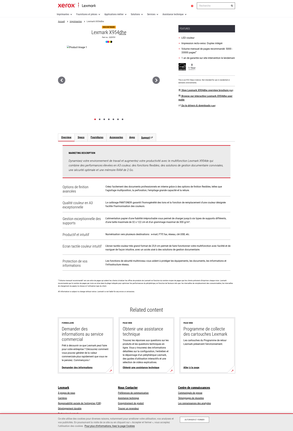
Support (145, 137)
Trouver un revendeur (128, 408)
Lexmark (63, 387)
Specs (81, 137)
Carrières (62, 398)
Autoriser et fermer (194, 420)
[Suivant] (156, 80)
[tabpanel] (146, 208)
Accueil (77, 5)
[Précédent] (61, 80)
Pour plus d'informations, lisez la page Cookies (110, 426)
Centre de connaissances (194, 387)
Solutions (135, 14)
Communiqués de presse (190, 392)
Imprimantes (63, 14)
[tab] (95, 119)
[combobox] (216, 5)
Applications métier (114, 14)
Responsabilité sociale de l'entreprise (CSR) (79, 403)
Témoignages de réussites (191, 398)
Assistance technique (173, 14)
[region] (146, 422)
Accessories (116, 137)
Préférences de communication (133, 392)
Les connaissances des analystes (194, 403)
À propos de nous (66, 392)
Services (151, 14)
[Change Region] (192, 6)
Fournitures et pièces (86, 14)
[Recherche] (232, 6)
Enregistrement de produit (131, 403)
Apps (132, 137)
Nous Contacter (128, 387)
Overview (66, 137)
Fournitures (97, 137)
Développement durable (69, 408)
